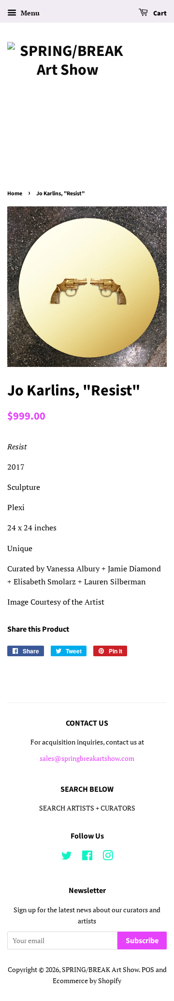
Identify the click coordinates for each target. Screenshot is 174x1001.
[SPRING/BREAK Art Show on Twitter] (66, 857)
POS (148, 969)
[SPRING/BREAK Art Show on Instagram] (107, 857)
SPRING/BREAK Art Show (100, 969)
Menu (29, 12)
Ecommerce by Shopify (87, 980)
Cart (159, 13)
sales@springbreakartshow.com (87, 758)
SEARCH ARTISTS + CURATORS (87, 808)
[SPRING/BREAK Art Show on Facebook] (87, 857)
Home (14, 193)
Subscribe (142, 940)
